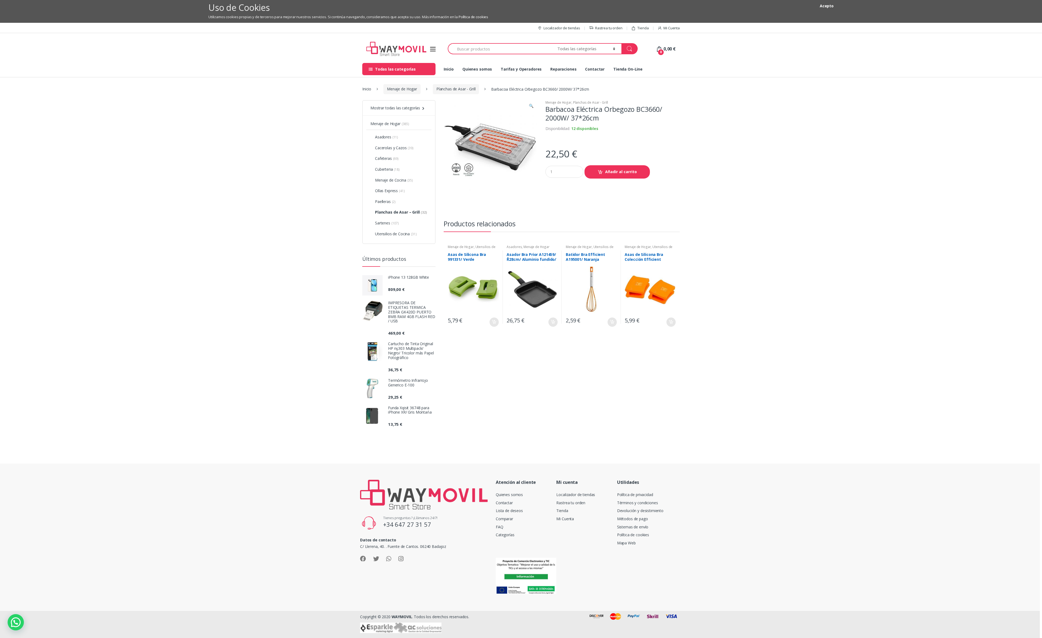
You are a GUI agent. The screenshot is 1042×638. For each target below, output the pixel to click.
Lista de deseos (509, 510)
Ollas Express (390, 190)
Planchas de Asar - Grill (456, 88)
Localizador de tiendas (562, 28)
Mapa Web (626, 542)
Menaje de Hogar (402, 88)
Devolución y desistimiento (640, 510)
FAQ (499, 526)
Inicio (449, 69)
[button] (531, 106)
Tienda (643, 28)
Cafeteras (387, 158)
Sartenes (387, 223)
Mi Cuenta (671, 28)
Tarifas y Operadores (521, 69)
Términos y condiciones (637, 502)
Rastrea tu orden (608, 28)
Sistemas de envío (633, 526)
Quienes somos (477, 69)
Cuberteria (387, 169)
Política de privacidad (635, 494)
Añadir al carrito (621, 171)
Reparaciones (563, 69)
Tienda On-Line (628, 69)
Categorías (505, 534)
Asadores (514, 247)
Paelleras (385, 201)
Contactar (595, 69)
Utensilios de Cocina (396, 233)
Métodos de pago (632, 518)
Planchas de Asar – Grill (401, 212)
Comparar (504, 518)
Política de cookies (473, 16)
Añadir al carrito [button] (494, 322)
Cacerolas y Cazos (394, 147)
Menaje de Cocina (394, 180)
